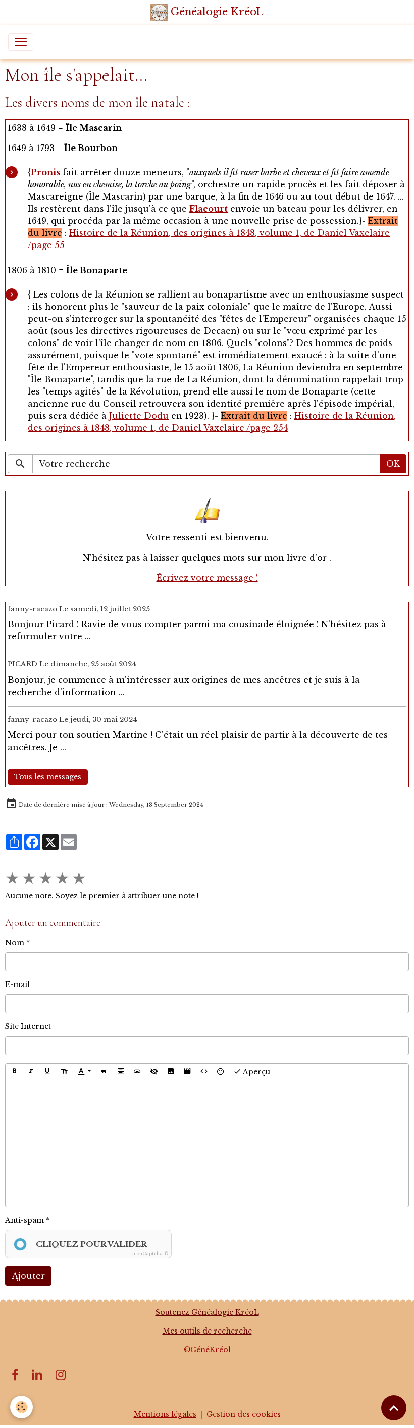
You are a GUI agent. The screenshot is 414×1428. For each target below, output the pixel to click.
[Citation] (104, 1071)
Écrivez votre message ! (207, 578)
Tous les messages (47, 776)
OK (393, 464)
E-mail (17, 984)
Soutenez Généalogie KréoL (207, 1312)
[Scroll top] (393, 1407)
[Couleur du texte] (84, 1071)
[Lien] (137, 1071)
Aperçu (255, 1071)
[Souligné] (47, 1071)
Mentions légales (165, 1414)
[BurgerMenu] (20, 42)
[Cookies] (21, 1407)
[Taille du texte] (64, 1071)
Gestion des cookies (243, 1414)
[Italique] (30, 1071)
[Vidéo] (187, 1071)
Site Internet (28, 1026)
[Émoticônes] (220, 1071)
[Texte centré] (120, 1071)
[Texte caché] (154, 1071)
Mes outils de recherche (207, 1331)
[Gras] (14, 1071)
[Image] (170, 1071)
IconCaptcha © (150, 1253)
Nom (14, 942)
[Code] (204, 1071)
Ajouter (28, 1276)
